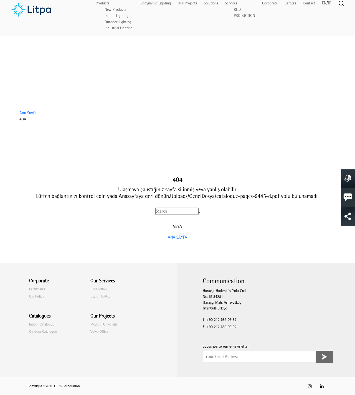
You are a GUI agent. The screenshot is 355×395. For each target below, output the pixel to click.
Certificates (37, 289)
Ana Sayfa (27, 112)
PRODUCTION (244, 15)
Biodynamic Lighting (155, 3)
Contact (309, 3)
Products (102, 3)
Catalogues (39, 316)
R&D (237, 9)
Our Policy (36, 296)
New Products (115, 9)
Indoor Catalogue (41, 324)
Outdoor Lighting (118, 22)
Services (231, 3)
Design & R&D (100, 296)
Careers (290, 3)
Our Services (102, 281)
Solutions (211, 3)
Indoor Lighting (116, 15)
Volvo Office (99, 331)
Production (98, 289)
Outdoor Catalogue (43, 331)
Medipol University (104, 324)
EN (324, 3)
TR (329, 3)
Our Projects (187, 3)
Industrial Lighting (119, 28)
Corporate (270, 3)
